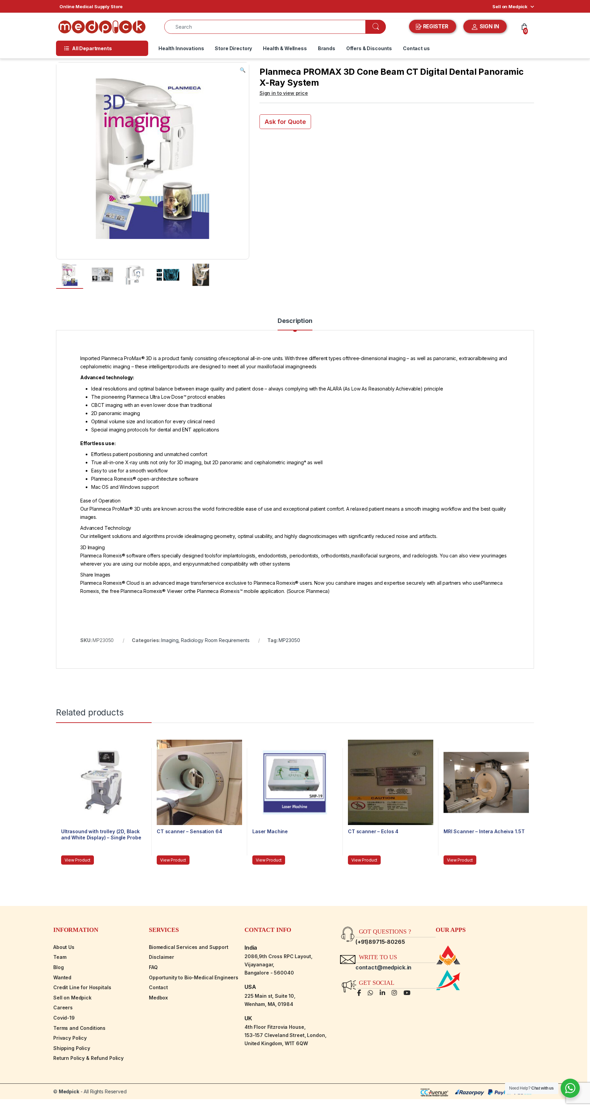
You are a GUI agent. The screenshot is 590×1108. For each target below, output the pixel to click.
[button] (242, 70)
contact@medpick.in (383, 967)
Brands (326, 48)
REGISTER (436, 26)
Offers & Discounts (369, 48)
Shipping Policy (71, 1048)
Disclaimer (161, 957)
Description (295, 321)
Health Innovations (181, 48)
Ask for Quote (285, 121)
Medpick (69, 1091)
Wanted (62, 977)
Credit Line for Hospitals (82, 987)
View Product (77, 860)
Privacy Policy (70, 1038)
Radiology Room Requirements (215, 640)
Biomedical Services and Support (188, 947)
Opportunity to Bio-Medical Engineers (193, 977)
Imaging (169, 640)
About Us (63, 947)
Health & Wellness (285, 48)
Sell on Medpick (510, 6)
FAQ (153, 967)
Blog (58, 967)
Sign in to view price (283, 93)
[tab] (295, 324)
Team (59, 957)
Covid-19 (64, 1018)
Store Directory (233, 48)
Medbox (158, 997)
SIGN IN (488, 26)
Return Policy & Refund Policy (88, 1058)
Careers (63, 1007)
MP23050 (289, 640)
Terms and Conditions (79, 1028)
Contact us (416, 48)
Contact (158, 987)
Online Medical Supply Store (91, 6)
